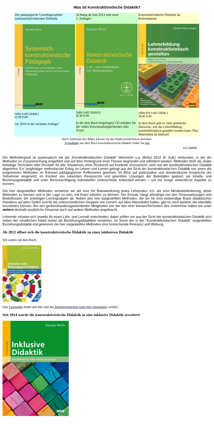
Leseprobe (16, 307)
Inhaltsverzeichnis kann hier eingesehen (80, 307)
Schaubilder (72, 143)
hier (147, 143)
